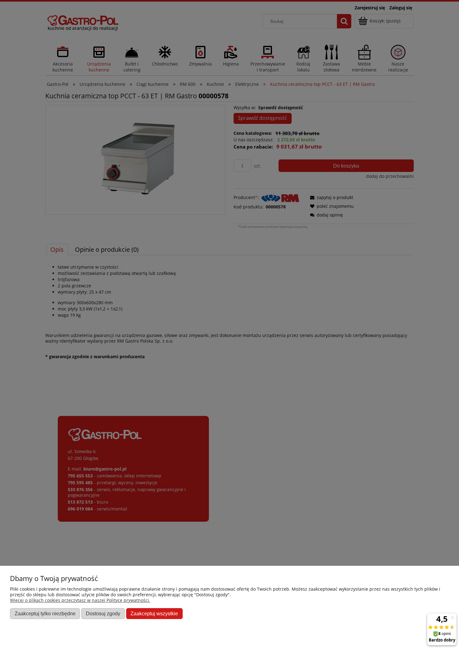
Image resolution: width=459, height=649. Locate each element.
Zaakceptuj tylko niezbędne (45, 613)
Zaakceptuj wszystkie (154, 613)
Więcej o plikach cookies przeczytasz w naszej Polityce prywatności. (80, 600)
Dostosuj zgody (103, 613)
